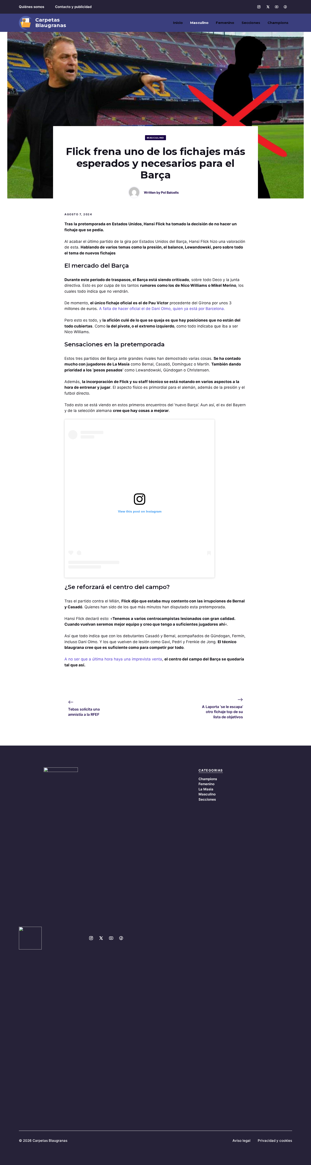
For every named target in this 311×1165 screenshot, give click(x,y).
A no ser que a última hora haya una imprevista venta (113, 659)
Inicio (178, 22)
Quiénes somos (31, 7)
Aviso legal (241, 1140)
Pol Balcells (170, 192)
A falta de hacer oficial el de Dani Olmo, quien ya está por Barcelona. (162, 308)
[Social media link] (259, 7)
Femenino (225, 22)
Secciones (251, 22)
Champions (278, 22)
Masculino (199, 22)
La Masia (206, 789)
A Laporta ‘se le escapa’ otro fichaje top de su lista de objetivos (222, 711)
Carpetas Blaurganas (50, 22)
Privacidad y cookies (275, 1140)
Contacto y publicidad (73, 7)
